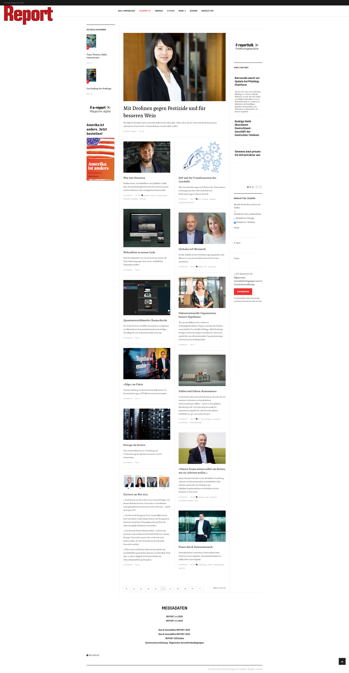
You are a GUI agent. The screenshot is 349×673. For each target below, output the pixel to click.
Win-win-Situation (134, 178)
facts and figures (206, 419)
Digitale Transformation (186, 203)
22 (134, 588)
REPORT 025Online (174, 638)
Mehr (181, 11)
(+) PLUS (170, 11)
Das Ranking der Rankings (99, 88)
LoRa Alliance (212, 267)
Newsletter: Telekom (245, 222)
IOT (205, 267)
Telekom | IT (145, 11)
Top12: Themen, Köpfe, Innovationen (97, 56)
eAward (193, 11)
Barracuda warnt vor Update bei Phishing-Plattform (247, 81)
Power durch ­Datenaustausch (196, 547)
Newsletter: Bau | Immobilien (247, 214)
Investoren (142, 199)
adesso (196, 501)
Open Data (182, 568)
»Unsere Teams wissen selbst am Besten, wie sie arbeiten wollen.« (202, 471)
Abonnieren (243, 291)
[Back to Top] (342, 661)
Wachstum (213, 497)
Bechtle (200, 267)
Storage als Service (134, 445)
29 (185, 588)
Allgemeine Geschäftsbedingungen (186, 642)
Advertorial (126, 199)
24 (148, 588)
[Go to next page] (200, 588)
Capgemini (212, 199)
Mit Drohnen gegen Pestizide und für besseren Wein (164, 111)
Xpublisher (134, 199)
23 (141, 588)
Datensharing (202, 565)
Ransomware (216, 419)
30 (192, 588)
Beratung (205, 199)
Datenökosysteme (218, 565)
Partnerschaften (162, 195)
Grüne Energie (183, 422)
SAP (199, 199)
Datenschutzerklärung (244, 284)
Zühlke (210, 565)
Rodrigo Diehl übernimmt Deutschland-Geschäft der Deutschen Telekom (247, 128)
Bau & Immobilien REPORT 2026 (174, 634)
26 (163, 588)
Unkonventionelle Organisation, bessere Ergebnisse (197, 315)
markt (207, 497)
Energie (159, 11)
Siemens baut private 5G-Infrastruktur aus (248, 153)
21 (126, 588)
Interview (147, 195)
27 (170, 588)
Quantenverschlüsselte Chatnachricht (145, 320)
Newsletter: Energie (245, 218)
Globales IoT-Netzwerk (192, 249)
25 (156, 588)
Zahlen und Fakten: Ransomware (198, 391)
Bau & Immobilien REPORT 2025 (174, 629)
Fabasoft (153, 195)
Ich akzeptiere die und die (248, 279)
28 (178, 588)
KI (199, 419)
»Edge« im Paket (133, 384)
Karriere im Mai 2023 (135, 494)
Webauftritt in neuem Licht (139, 252)
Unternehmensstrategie (186, 501)
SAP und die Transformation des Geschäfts (197, 179)
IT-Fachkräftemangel (194, 422)
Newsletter (207, 11)
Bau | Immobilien (126, 11)
